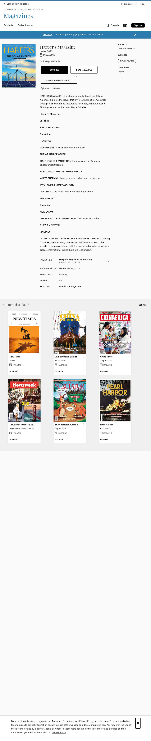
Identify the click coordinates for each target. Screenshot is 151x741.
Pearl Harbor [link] (106, 425)
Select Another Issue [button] (58, 80)
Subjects (8, 25)
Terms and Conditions (63, 721)
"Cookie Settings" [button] (52, 728)
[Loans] (125, 26)
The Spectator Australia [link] (66, 425)
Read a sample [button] (84, 70)
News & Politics (127, 61)
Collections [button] (24, 25)
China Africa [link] (106, 357)
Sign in (138, 25)
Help (142, 4)
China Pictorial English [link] (66, 357)
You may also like (14, 304)
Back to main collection (17, 4)
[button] (129, 4)
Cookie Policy (59, 732)
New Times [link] (14, 357)
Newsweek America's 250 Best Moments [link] (22, 425)
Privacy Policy (86, 721)
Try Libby (47, 34)
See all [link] (142, 305)
